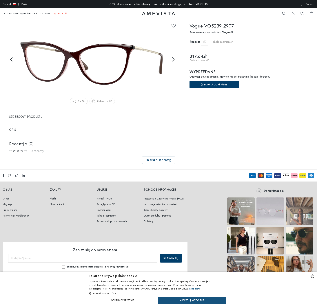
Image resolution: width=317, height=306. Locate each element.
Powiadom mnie (215, 84)
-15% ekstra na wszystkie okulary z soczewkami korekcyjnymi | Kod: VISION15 (158, 4)
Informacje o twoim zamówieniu (161, 204)
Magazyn (7, 204)
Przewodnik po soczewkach (112, 221)
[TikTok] (16, 175)
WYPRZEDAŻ (60, 13)
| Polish (15, 4)
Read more (194, 288)
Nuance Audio (57, 204)
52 (205, 42)
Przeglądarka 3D (106, 204)
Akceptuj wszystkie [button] (192, 300)
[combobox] (312, 276)
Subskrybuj (170, 258)
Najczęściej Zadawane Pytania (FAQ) (164, 198)
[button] (151, 293)
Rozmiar (195, 42)
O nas (6, 198)
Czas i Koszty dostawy (155, 210)
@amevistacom (273, 191)
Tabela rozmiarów (106, 215)
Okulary (45, 13)
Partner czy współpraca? (16, 215)
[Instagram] (9, 175)
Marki (53, 198)
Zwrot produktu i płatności (158, 215)
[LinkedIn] (23, 175)
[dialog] (158, 289)
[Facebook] (3, 175)
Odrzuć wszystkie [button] (122, 300)
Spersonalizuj (104, 210)
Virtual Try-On (104, 198)
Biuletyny (148, 221)
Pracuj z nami (10, 210)
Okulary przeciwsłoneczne (20, 13)
